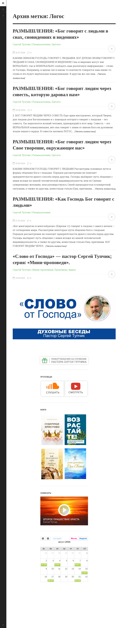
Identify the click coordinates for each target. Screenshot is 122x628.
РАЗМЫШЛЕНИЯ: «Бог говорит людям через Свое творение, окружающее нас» (62, 145)
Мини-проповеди (42, 269)
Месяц (74, 538)
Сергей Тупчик (22, 44)
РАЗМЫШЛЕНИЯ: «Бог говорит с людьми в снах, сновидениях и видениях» (60, 34)
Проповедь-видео (65, 269)
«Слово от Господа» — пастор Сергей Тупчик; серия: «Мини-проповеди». (62, 259)
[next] (47, 539)
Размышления (41, 44)
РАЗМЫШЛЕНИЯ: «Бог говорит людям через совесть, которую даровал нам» (62, 92)
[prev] (42, 539)
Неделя (83, 538)
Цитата (56, 44)
